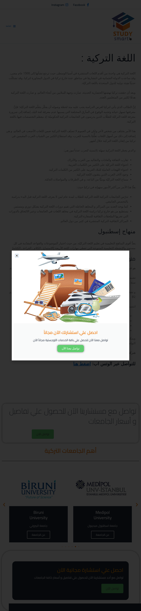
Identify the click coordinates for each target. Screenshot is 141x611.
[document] (70, 305)
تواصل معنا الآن (70, 348)
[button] (16, 255)
